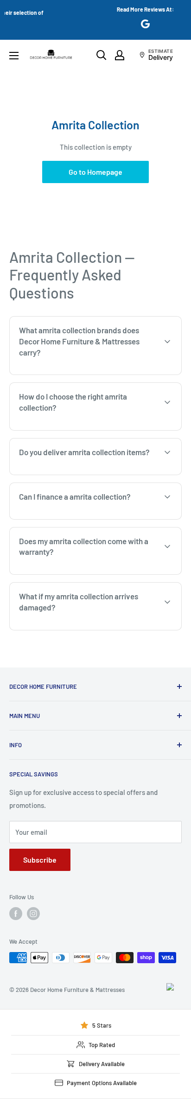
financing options (86, 518)
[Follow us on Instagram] (33, 913)
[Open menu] (14, 55)
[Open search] (101, 55)
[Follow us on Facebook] (15, 913)
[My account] (119, 55)
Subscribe (40, 859)
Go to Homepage (95, 171)
